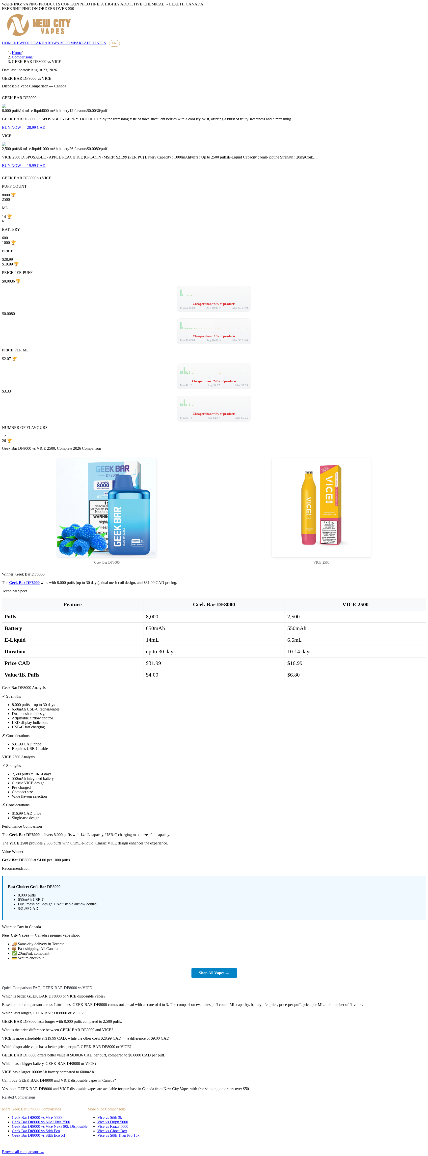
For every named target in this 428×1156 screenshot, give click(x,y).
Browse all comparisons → (23, 1152)
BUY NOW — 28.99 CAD (24, 127)
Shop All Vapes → (214, 973)
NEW (18, 43)
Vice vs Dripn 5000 (112, 1122)
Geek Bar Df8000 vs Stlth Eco (36, 1131)
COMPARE (74, 43)
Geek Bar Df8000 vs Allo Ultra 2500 (41, 1122)
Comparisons (22, 57)
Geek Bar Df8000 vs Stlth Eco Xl (38, 1135)
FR (114, 43)
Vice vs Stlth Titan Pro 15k (118, 1135)
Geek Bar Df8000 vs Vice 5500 (37, 1117)
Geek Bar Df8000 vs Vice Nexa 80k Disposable (49, 1126)
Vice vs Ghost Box (112, 1131)
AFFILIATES (95, 43)
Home (17, 53)
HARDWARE (53, 43)
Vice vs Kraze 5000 (112, 1126)
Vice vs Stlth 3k (109, 1117)
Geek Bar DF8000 (24, 582)
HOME (8, 43)
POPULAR (32, 43)
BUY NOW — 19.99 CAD (24, 165)
